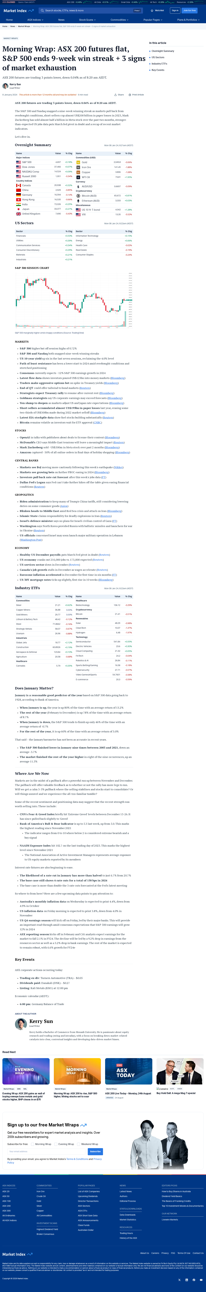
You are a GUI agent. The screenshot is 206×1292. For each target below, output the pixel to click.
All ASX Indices (9, 1220)
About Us (144, 1253)
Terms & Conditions (77, 1159)
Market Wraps (24, 26)
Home (9, 20)
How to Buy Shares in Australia (176, 1192)
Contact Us (198, 1253)
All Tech (153, 2)
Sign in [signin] (175, 11)
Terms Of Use (183, 1253)
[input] (46, 1152)
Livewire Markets (170, 1220)
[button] (10, 39)
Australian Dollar (86, 1230)
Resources (181, 2)
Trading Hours (126, 1233)
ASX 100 (6, 1201)
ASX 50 (5, 1196)
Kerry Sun (15, 84)
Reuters (104, 554)
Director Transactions (88, 1201)
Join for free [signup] (189, 11)
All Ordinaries (8, 1216)
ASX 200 (70, 2)
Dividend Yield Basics (172, 1196)
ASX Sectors (84, 1206)
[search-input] (88, 10)
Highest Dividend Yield (47, 1229)
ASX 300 (6, 1211)
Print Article (138, 95)
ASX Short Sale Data (88, 1216)
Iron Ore (40, 1192)
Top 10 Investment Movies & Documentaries (183, 1206)
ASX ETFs (82, 1211)
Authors (123, 1196)
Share (121, 95)
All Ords (97, 2)
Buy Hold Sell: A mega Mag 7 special (176, 1093)
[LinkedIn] (186, 1280)
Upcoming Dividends (88, 1196)
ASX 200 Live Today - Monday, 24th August (128, 1093)
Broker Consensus (45, 1234)
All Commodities (44, 1216)
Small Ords (125, 2)
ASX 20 (5, 1192)
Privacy (165, 1253)
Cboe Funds (83, 1225)
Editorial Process (128, 1201)
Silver (39, 1206)
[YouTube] (201, 1280)
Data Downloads (127, 1215)
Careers (155, 1253)
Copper (40, 1211)
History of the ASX (128, 1238)
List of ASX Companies (89, 1192)
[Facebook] (194, 1280)
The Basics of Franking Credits (176, 1201)
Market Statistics (128, 1220)
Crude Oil (41, 1196)
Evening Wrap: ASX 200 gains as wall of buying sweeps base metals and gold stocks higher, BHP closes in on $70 (23, 1096)
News (61, 20)
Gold (39, 1201)
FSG (173, 1253)
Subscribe (95, 1152)
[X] (179, 1280)
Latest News (126, 1192)
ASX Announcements (88, 1220)
